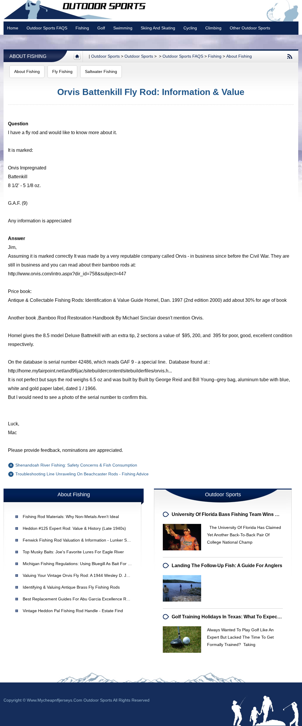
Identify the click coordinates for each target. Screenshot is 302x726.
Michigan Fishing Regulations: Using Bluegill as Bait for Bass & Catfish (89, 563)
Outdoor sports (105, 56)
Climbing (213, 28)
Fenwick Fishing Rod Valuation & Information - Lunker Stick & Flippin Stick (91, 540)
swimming (122, 28)
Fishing (82, 28)
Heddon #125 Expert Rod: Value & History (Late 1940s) (74, 528)
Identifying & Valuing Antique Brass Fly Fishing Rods (71, 587)
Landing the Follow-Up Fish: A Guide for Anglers (227, 565)
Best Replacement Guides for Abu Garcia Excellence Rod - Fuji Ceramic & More (98, 599)
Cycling (190, 28)
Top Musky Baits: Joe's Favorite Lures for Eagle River (73, 552)
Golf (101, 28)
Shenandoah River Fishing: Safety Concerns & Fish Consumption (76, 465)
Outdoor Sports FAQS (47, 28)
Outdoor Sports (138, 56)
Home (12, 28)
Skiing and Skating (158, 28)
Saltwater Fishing (101, 71)
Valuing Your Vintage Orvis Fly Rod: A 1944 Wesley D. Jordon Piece (86, 575)
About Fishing (27, 56)
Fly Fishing (62, 71)
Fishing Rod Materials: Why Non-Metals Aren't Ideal (71, 516)
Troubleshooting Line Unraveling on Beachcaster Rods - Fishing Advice (82, 474)
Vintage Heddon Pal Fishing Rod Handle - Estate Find (73, 610)
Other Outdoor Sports (250, 28)
